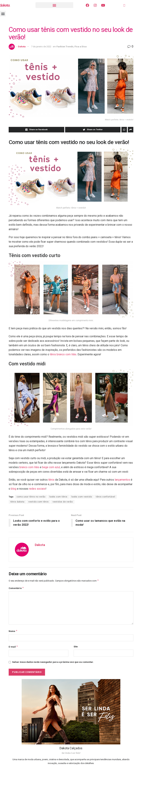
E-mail (13, 646)
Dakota (22, 46)
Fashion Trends (64, 46)
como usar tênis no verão (31, 497)
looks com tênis (58, 497)
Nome (13, 631)
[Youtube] (103, 5)
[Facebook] (87, 5)
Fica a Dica (80, 46)
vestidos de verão (63, 502)
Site (76, 646)
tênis (51, 479)
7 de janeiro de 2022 (41, 46)
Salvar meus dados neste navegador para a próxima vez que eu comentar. (53, 662)
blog (13, 488)
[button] (54, 5)
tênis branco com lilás (63, 354)
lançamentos (122, 479)
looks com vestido (81, 497)
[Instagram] (95, 5)
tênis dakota (17, 502)
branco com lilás (29, 467)
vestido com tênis (38, 502)
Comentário (16, 588)
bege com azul (51, 467)
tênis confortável (105, 497)
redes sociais (37, 488)
